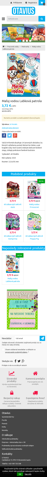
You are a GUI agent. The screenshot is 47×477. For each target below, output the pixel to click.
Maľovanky (25, 46)
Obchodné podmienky (10, 439)
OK (20, 474)
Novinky (5, 430)
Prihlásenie (17, 3)
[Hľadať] (41, 19)
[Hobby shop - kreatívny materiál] (22, 309)
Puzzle (4, 420)
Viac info (28, 474)
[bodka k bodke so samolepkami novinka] (23, 33)
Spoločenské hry (8, 417)
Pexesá (4, 423)
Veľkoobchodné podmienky (12, 449)
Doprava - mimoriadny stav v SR (13, 442)
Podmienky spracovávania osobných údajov (18, 445)
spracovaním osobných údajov (16, 352)
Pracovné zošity (13, 46)
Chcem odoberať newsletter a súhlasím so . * (20, 351)
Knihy (4, 427)
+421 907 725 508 (14, 463)
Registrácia (32, 3)
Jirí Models (13, 124)
